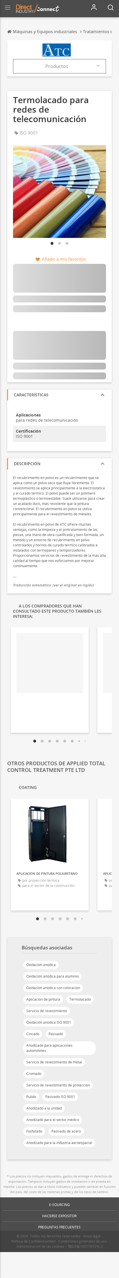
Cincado (32, 1033)
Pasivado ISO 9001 (60, 1096)
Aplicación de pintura (43, 999)
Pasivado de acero (66, 1131)
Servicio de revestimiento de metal (54, 1062)
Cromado (33, 1073)
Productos (56, 66)
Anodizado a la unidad (44, 1108)
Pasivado (56, 1033)
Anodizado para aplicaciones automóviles (49, 1048)
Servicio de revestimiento (46, 1010)
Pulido (31, 1096)
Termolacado (80, 999)
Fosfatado (34, 1131)
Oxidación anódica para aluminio (52, 976)
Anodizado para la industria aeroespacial (59, 1142)
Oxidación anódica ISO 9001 (48, 1022)
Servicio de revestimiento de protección (58, 1085)
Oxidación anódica (41, 964)
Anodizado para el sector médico (52, 1119)
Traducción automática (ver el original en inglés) (53, 585)
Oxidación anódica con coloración (53, 987)
